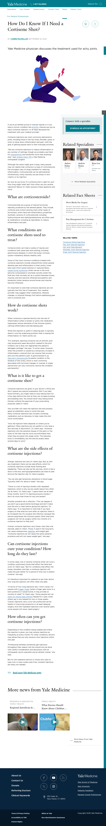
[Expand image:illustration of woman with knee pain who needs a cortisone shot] (104, 112)
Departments (38, 9)
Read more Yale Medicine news (27, 672)
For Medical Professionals (18, 16)
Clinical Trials (53, 9)
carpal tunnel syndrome (17, 270)
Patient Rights (16, 822)
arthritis (35, 127)
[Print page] (85, 24)
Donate (15, 786)
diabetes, (31, 531)
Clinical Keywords (20, 796)
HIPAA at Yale (47, 813)
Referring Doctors (21, 791)
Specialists (11, 9)
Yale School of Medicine (87, 782)
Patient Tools (75, 9)
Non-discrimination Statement (53, 817)
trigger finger (23, 589)
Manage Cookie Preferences (89, 795)
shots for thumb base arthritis (20, 597)
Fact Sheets (25, 9)
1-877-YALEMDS (39, 4)
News (64, 9)
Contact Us (17, 781)
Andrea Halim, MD (24, 157)
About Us (16, 776)
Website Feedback (85, 790)
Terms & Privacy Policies (20, 813)
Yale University (84, 786)
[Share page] (95, 24)
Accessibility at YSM (18, 817)
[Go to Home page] (17, 4)
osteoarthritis (16, 154)
